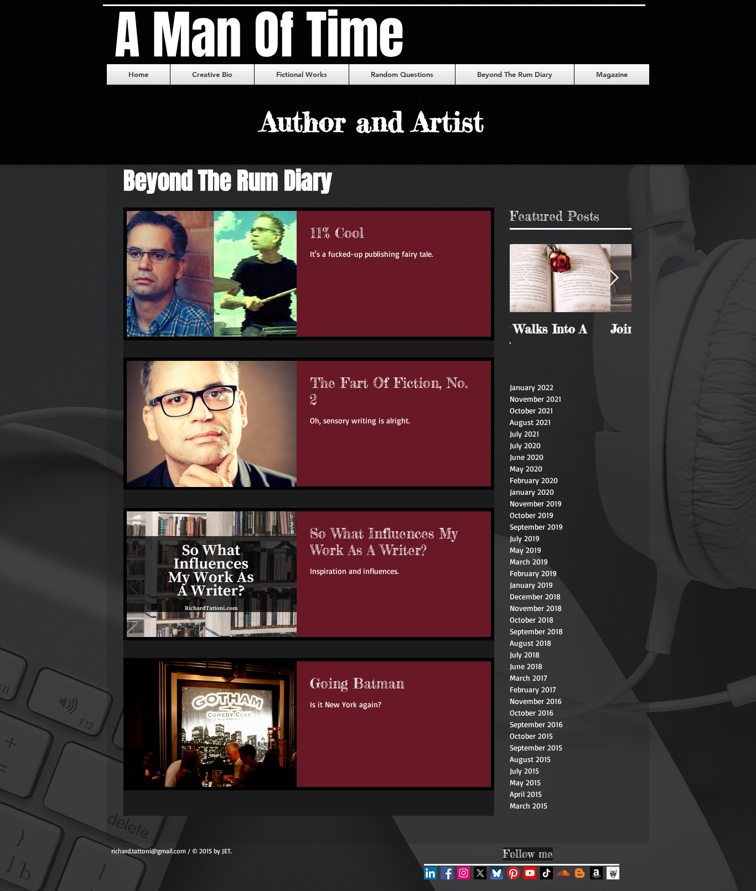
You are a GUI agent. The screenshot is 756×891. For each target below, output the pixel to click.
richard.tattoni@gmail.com (148, 851)
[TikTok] (546, 873)
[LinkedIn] (430, 873)
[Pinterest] (513, 873)
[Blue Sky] (496, 873)
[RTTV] (530, 873)
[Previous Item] (527, 278)
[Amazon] (596, 873)
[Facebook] (447, 873)
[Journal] (613, 873)
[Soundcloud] (563, 873)
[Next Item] (614, 278)
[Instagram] (463, 873)
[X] (480, 873)
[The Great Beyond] (579, 873)
